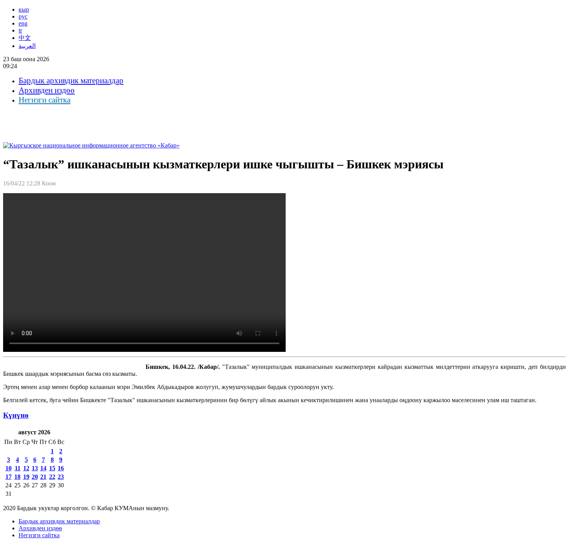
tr (20, 30)
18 (17, 476)
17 (8, 476)
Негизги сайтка (44, 100)
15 (52, 468)
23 (61, 476)
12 (26, 468)
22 (52, 476)
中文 (25, 37)
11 (18, 468)
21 (43, 476)
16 (61, 468)
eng (23, 23)
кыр (24, 9)
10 (8, 468)
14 (43, 468)
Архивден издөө (47, 90)
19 (26, 476)
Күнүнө (16, 415)
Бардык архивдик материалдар (71, 80)
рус (23, 16)
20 (35, 476)
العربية (27, 46)
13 (35, 468)
